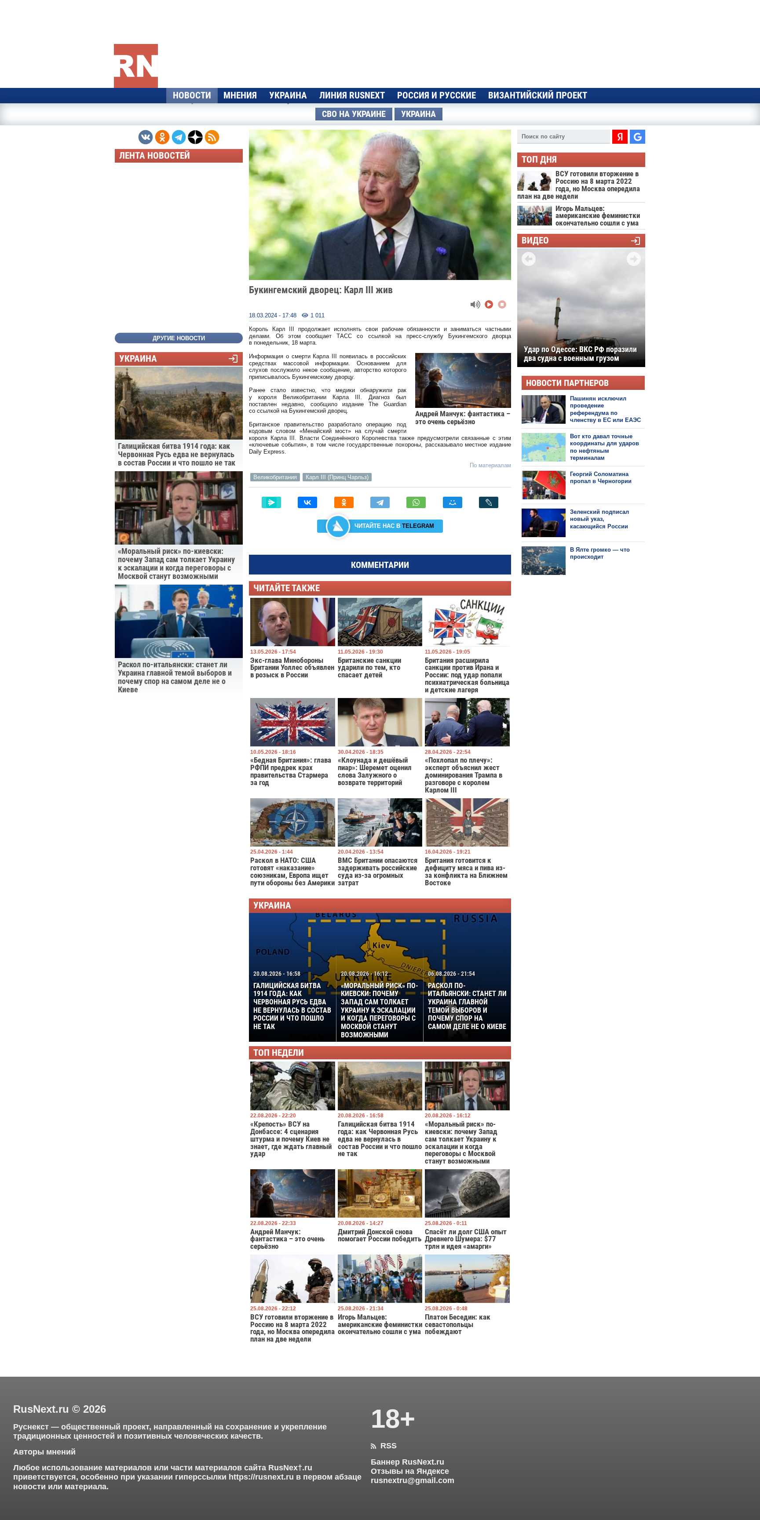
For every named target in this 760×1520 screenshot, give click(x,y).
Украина (288, 95)
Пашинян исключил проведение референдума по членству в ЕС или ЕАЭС (605, 409)
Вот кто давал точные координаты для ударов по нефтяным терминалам (604, 447)
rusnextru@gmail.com (412, 1480)
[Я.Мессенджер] (271, 502)
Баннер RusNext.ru (407, 1462)
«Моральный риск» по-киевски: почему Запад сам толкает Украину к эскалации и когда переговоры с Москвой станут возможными (379, 1004)
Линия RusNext (352, 95)
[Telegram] (380, 502)
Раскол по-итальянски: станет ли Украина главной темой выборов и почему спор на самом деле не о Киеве (467, 1000)
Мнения (240, 95)
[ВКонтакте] (307, 502)
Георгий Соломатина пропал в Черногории (601, 477)
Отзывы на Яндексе (410, 1471)
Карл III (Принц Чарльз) (337, 477)
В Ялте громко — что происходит (600, 553)
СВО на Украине (354, 114)
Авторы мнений (44, 1451)
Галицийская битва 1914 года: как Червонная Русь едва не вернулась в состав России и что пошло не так (292, 1000)
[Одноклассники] (344, 502)
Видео (535, 241)
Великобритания (275, 477)
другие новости (179, 338)
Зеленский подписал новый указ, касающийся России (599, 519)
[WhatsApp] (416, 502)
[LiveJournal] (488, 502)
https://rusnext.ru (261, 1477)
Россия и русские (436, 95)
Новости (192, 95)
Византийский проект (537, 95)
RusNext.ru (41, 1409)
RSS (384, 1445)
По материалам (490, 465)
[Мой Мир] (452, 502)
